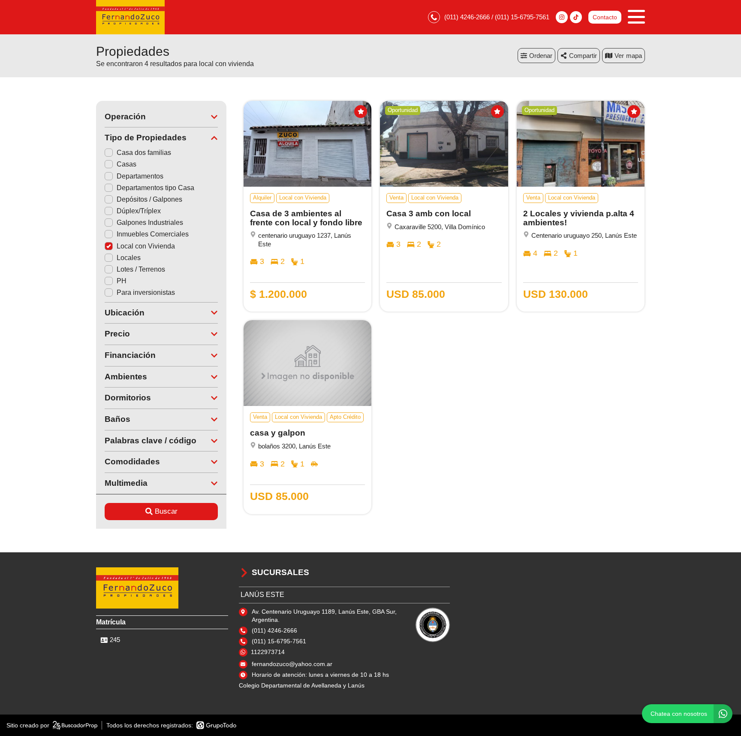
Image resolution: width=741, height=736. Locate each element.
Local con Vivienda (146, 246)
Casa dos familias (144, 152)
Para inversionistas (146, 292)
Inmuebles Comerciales (153, 234)
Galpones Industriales (150, 222)
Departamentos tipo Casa (155, 187)
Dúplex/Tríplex (139, 211)
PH (122, 281)
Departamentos (140, 176)
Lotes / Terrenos (141, 269)
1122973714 (268, 651)
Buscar (166, 511)
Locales (129, 257)
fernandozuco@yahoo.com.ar (292, 663)
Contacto (605, 17)
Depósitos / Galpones (149, 199)
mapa (634, 55)
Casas (126, 164)
